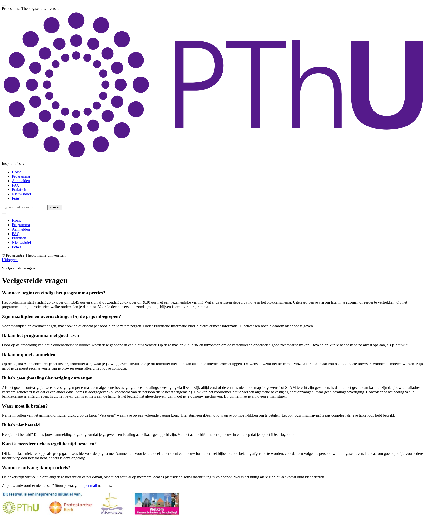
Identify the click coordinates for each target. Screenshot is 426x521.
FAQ (16, 185)
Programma (21, 176)
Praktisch (19, 190)
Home (16, 172)
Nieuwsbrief (21, 194)
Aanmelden (21, 181)
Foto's (16, 198)
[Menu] (4, 5)
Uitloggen (10, 260)
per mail (90, 485)
